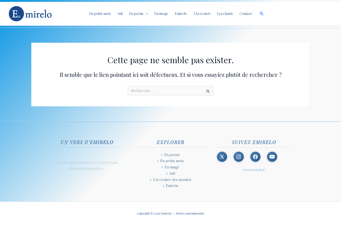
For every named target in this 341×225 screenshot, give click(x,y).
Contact (246, 13)
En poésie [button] (136, 13)
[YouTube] (272, 157)
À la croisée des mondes (172, 180)
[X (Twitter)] (222, 157)
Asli (120, 13)
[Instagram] (239, 157)
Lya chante (225, 13)
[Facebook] (255, 157)
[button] (146, 13)
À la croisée (202, 13)
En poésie (172, 155)
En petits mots (100, 13)
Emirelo (181, 13)
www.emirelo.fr (254, 170)
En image (161, 13)
